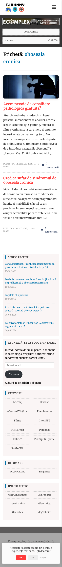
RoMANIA (17, 448)
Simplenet (44, 471)
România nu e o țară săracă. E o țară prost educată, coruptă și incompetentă (28, 309)
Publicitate (31, 31)
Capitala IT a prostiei (16, 295)
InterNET (44, 420)
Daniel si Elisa (17, 503)
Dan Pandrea (44, 494)
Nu (33, 558)
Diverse (44, 402)
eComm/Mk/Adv (17, 411)
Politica (17, 439)
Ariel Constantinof (17, 494)
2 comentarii (51, 230)
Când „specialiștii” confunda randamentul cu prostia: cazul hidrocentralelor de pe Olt (30, 265)
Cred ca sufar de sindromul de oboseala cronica (29, 180)
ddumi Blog (44, 503)
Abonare (14, 374)
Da (21, 558)
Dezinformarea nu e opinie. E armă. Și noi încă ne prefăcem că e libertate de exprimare (30, 281)
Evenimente (44, 411)
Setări (43, 557)
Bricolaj (17, 402)
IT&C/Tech (17, 429)
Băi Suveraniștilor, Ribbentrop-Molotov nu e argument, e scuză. (29, 324)
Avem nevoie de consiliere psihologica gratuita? (26, 106)
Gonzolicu (17, 512)
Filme (17, 420)
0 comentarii (52, 165)
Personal (44, 429)
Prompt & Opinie (44, 439)
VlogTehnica (44, 512)
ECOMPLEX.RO (17, 471)
